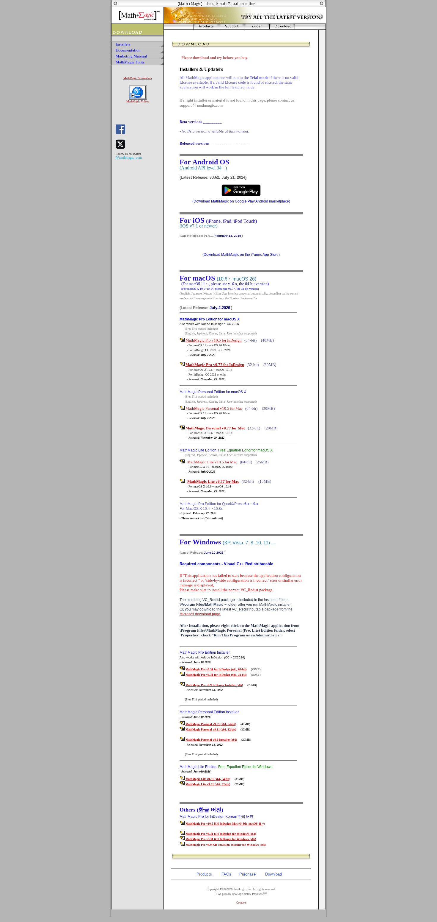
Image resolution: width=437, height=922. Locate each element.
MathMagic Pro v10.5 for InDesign (214, 340)
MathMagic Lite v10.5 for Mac (212, 462)
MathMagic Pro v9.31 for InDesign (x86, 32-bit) (216, 674)
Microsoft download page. (200, 614)
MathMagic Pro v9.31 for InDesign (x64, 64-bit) (216, 669)
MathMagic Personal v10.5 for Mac (214, 408)
